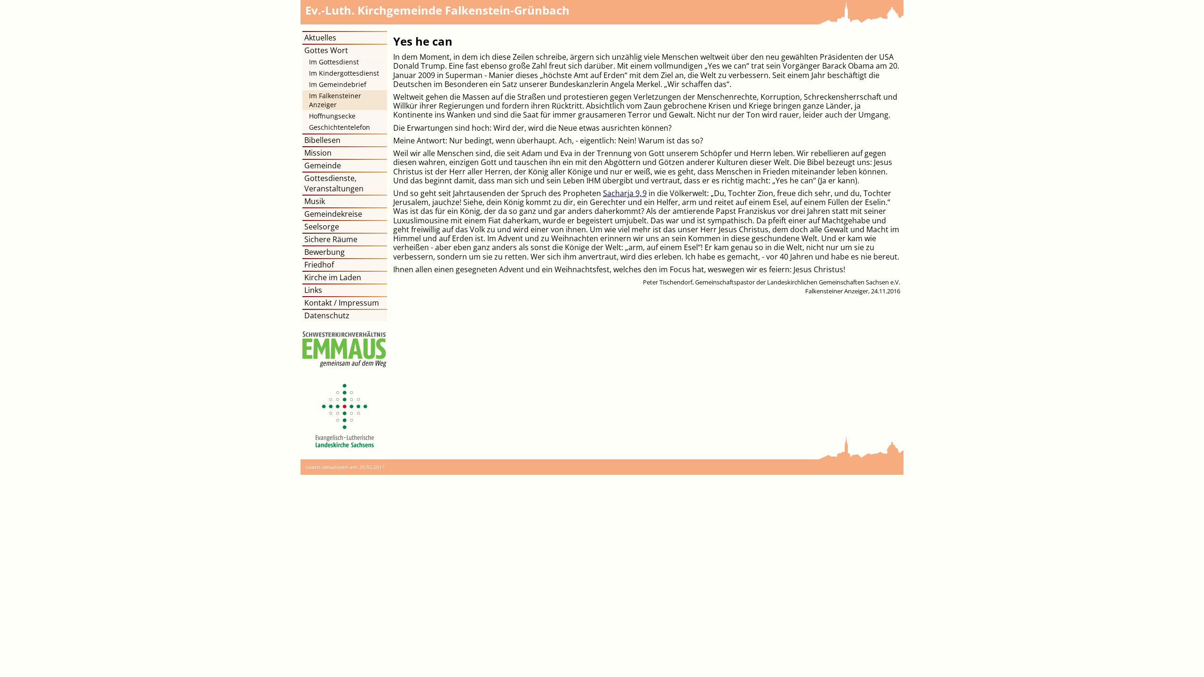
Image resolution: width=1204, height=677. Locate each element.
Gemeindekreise (333, 214)
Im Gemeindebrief (337, 84)
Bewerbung (324, 252)
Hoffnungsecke (332, 115)
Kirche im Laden (332, 277)
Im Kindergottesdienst (344, 73)
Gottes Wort (326, 50)
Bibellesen (322, 140)
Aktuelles (320, 37)
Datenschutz (326, 315)
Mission (318, 153)
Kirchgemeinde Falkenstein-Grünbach (437, 10)
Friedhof (319, 265)
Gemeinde (322, 165)
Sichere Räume (330, 239)
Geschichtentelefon (339, 127)
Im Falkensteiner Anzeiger (335, 100)
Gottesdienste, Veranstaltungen (334, 183)
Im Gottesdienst (334, 61)
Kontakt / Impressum (341, 303)
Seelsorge (321, 226)
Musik (314, 201)
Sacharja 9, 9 (625, 193)
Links (313, 290)
